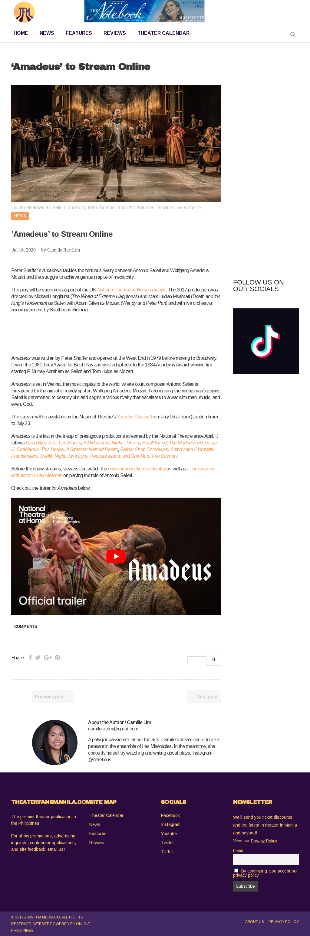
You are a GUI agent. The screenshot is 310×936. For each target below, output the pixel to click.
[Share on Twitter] (38, 657)
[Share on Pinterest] (57, 657)
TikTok (167, 851)
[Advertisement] (121, 332)
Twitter (167, 842)
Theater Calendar (106, 815)
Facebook (170, 815)
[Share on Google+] (48, 657)
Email (238, 851)
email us (56, 849)
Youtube (169, 833)
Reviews (97, 842)
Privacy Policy (284, 922)
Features (98, 833)
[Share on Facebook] (30, 657)
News (94, 824)
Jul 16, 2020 (24, 249)
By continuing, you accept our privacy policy (265, 873)
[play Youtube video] (116, 556)
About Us (254, 922)
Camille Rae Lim (63, 249)
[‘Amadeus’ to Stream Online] (55, 742)
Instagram (170, 824)
